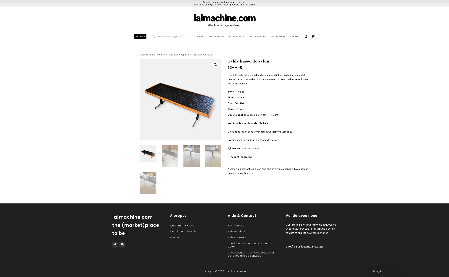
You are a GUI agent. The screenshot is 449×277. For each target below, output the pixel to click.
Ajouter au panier (241, 156)
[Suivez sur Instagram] (122, 245)
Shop (152, 54)
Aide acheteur (237, 237)
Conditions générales (184, 231)
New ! (200, 36)
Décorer (276, 36)
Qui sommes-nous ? (183, 225)
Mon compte (236, 225)
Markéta (263, 123)
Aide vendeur (236, 231)
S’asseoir (235, 36)
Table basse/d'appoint (178, 54)
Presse (174, 237)
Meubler (215, 36)
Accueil (144, 54)
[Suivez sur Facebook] (115, 245)
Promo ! (295, 36)
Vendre (140, 36)
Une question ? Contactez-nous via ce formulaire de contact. (251, 254)
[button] (215, 65)
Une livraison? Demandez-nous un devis (250, 245)
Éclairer (256, 36)
